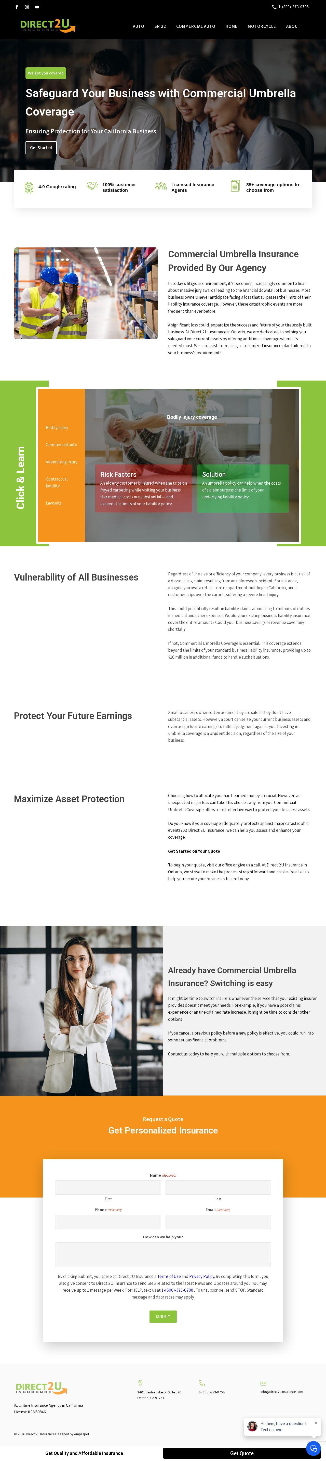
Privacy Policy (201, 1276)
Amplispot (81, 1434)
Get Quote (242, 1453)
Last (217, 1198)
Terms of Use (169, 1276)
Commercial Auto (195, 26)
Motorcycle (262, 26)
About (293, 26)
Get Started (41, 147)
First (108, 1198)
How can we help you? (163, 1237)
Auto (138, 26)
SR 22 (160, 26)
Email (218, 1209)
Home (232, 26)
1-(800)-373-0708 (177, 1290)
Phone (108, 1209)
